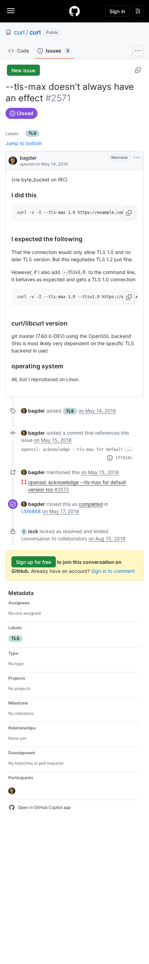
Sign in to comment (113, 571)
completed (91, 504)
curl (19, 32)
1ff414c (123, 457)
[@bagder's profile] (13, 160)
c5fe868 (31, 511)
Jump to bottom (24, 143)
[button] (129, 213)
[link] (33, 410)
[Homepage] (74, 11)
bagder (28, 158)
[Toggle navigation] (11, 11)
